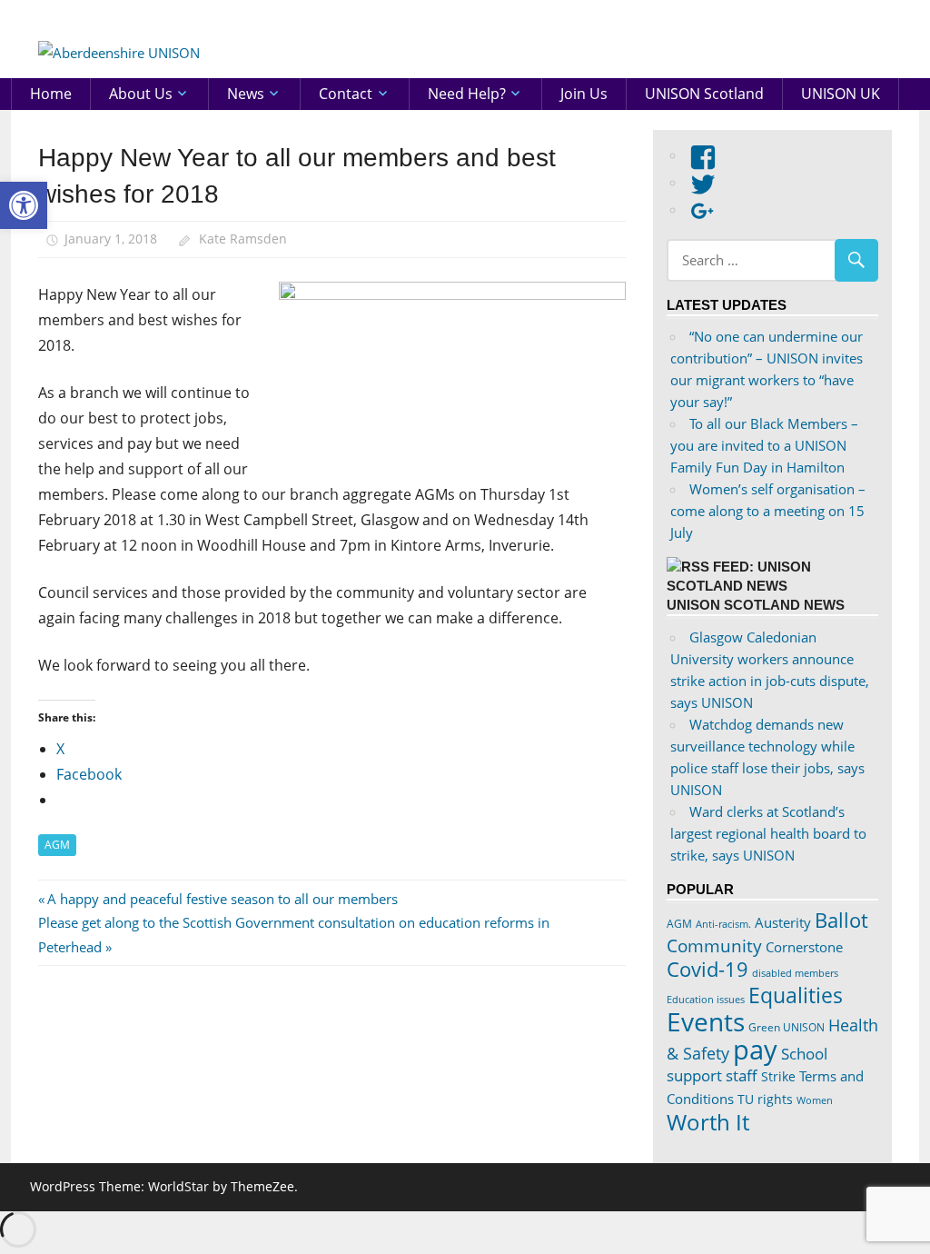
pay (755, 1049)
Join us (584, 94)
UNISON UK (840, 94)
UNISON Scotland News (756, 604)
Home (51, 94)
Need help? (467, 94)
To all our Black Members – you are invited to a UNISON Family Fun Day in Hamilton (764, 445)
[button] (23, 205)
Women (814, 1100)
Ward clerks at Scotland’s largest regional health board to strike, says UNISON (768, 833)
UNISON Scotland (704, 94)
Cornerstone (804, 947)
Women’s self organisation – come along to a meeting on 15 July (768, 511)
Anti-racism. (723, 924)
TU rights (765, 1099)
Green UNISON (786, 1027)
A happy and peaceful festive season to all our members (222, 899)
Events (706, 1021)
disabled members (795, 973)
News (245, 94)
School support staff (747, 1064)
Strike (778, 1077)
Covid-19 (707, 968)
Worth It (708, 1122)
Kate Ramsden (243, 238)
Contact (345, 94)
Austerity (783, 922)
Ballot (841, 920)
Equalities (795, 995)
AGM (57, 844)
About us (141, 94)
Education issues (706, 999)
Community (714, 945)
